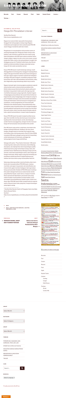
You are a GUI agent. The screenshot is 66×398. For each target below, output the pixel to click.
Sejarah (48, 186)
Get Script (45, 244)
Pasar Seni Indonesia (46, 103)
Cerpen (19, 14)
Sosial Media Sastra (46, 142)
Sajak (38, 14)
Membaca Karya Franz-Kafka (48, 100)
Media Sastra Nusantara (47, 91)
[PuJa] (44, 288)
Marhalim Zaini (44, 168)
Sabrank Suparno (57, 174)
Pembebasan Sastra (46, 106)
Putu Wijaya (47, 172)
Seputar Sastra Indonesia (47, 136)
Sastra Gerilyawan (45, 118)
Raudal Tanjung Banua (55, 172)
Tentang (6, 18)
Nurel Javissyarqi (56, 168)
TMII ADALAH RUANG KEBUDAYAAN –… (49, 243)
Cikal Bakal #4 (45, 60)
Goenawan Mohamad (46, 163)
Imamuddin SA (55, 163)
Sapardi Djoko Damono (50, 177)
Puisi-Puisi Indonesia (46, 109)
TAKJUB (43, 57)
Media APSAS (44, 76)
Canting (52, 155)
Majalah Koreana (45, 73)
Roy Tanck (52, 195)
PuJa (18, 28)
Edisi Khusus (44, 161)
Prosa (58, 169)
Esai (12, 14)
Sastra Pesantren (45, 130)
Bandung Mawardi (45, 152)
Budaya (43, 155)
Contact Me (46, 290)
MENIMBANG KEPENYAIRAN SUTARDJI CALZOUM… (50, 231)
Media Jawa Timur (46, 82)
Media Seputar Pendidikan (48, 97)
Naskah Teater (46, 14)
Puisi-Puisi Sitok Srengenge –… (51, 208)
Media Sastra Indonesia (47, 85)
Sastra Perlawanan (46, 127)
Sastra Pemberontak (46, 124)
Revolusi (49, 174)
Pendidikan (43, 169)
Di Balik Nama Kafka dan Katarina (50, 45)
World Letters (44, 145)
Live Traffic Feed (50, 204)
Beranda (6, 14)
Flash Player (44, 197)
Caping (58, 155)
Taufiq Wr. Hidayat (52, 190)
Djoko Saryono (58, 158)
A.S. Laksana (43, 151)
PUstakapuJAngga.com (47, 112)
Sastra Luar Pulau (45, 121)
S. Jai (53, 174)
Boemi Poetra (44, 70)
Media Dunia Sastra (46, 79)
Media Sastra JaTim (46, 88)
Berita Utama (58, 152)
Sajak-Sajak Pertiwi (46, 115)
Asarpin (56, 151)
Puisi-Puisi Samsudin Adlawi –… (51, 212)
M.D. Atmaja (47, 165)
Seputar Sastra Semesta (47, 139)
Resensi (26, 14)
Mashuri (49, 168)
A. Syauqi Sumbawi (50, 151)
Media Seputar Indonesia (47, 94)
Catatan (55, 14)
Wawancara (44, 192)
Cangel (47, 155)
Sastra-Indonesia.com (25, 5)
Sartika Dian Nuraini (17, 207)
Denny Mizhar (50, 158)
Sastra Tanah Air (45, 133)
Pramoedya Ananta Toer (51, 169)
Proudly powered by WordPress (11, 386)
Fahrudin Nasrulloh (57, 161)
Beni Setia (52, 152)
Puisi (32, 14)
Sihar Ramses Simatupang (56, 186)
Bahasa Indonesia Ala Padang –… (51, 234)
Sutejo (45, 190)
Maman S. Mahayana (56, 166)
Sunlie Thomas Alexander (46, 188)
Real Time (50, 244)
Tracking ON (55, 244)
